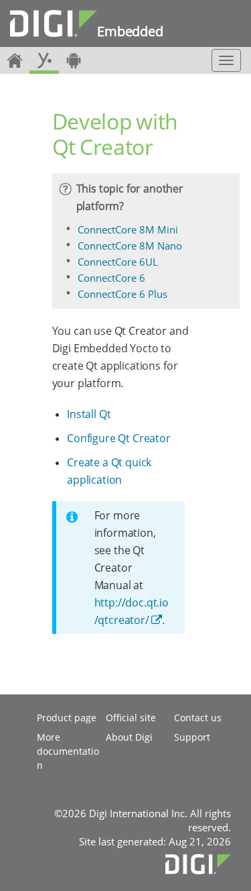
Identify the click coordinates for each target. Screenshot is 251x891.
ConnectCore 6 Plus (122, 294)
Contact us (198, 717)
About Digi (129, 737)
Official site (131, 717)
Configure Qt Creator (119, 438)
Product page (66, 717)
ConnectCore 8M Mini (128, 229)
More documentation (68, 751)
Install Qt (88, 414)
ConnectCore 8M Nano (130, 245)
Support (192, 737)
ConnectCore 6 (111, 277)
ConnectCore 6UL (118, 261)
